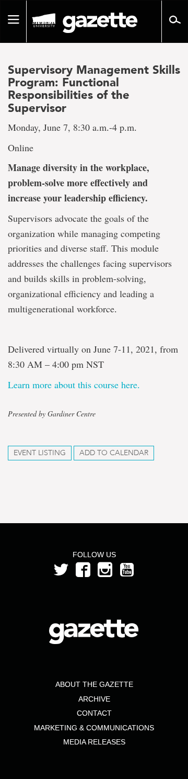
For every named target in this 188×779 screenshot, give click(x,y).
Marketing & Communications (94, 728)
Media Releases (94, 742)
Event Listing (40, 452)
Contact (94, 713)
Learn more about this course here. (77, 384)
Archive (94, 699)
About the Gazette (94, 684)
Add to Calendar (113, 452)
